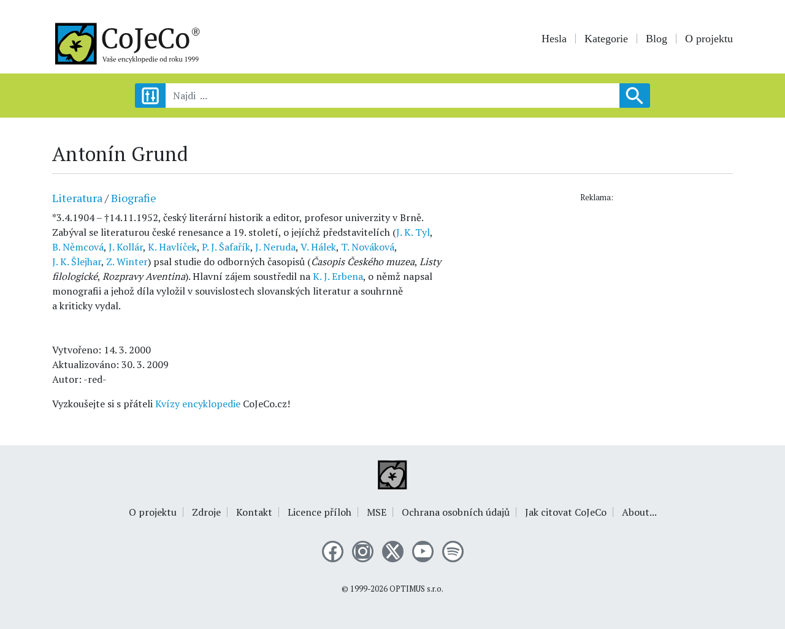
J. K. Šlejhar (76, 261)
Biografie (133, 197)
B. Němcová (78, 247)
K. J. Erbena (338, 276)
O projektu (709, 38)
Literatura (77, 197)
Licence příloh (319, 512)
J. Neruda (275, 247)
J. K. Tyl (413, 232)
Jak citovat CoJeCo (566, 512)
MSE (376, 512)
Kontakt (254, 512)
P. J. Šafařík (226, 247)
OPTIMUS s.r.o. (416, 589)
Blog (656, 38)
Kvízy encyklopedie (197, 403)
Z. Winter (127, 261)
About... (639, 512)
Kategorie (606, 38)
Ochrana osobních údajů (456, 512)
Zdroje (206, 512)
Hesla (554, 38)
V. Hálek (318, 247)
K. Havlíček (172, 247)
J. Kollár (126, 247)
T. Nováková (367, 247)
